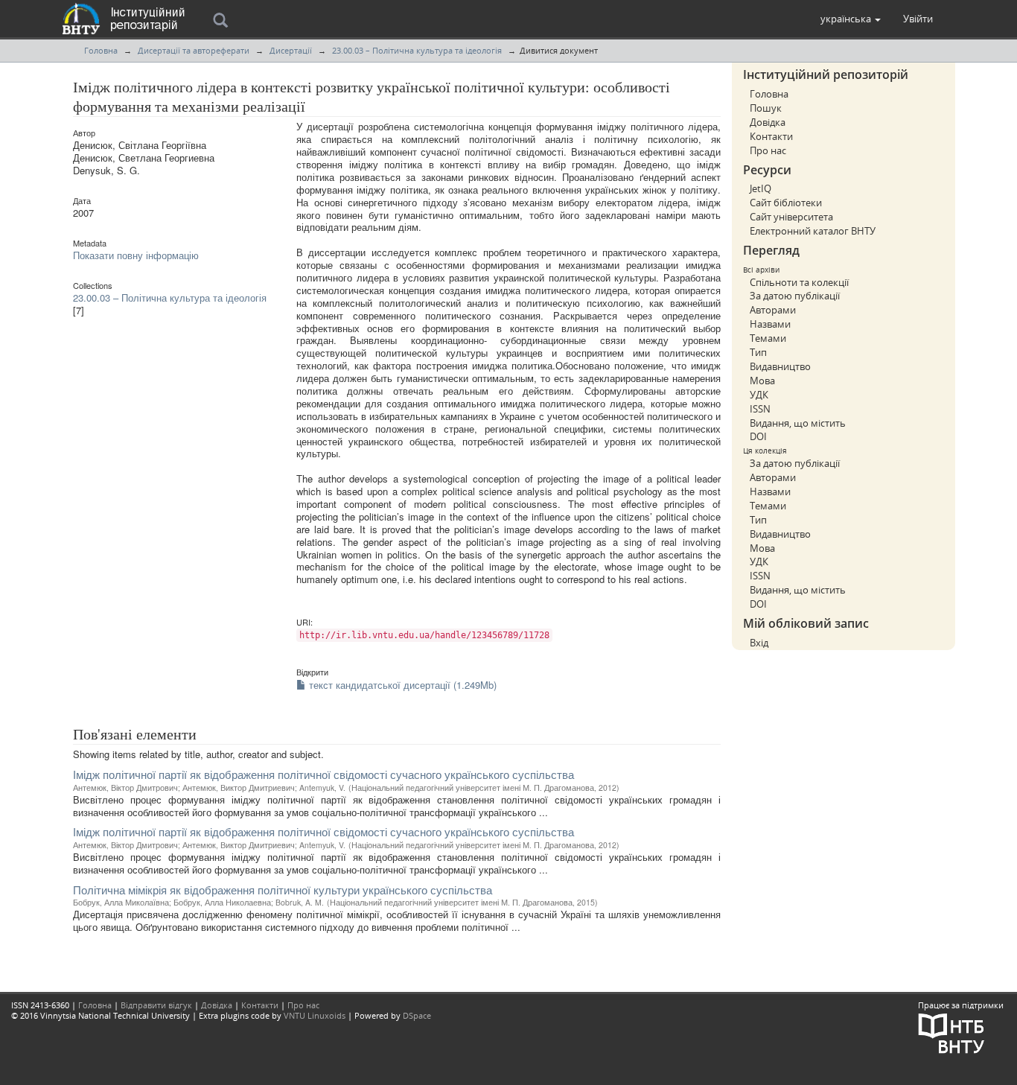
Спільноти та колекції (799, 282)
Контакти (771, 136)
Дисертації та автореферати (193, 50)
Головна (101, 50)
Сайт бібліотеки (786, 202)
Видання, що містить (798, 423)
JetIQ (760, 188)
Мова (762, 380)
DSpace (417, 1015)
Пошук (766, 108)
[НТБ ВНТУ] (951, 1032)
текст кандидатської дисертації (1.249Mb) (401, 685)
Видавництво (780, 366)
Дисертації (291, 50)
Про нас (768, 150)
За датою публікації (795, 295)
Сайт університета (791, 216)
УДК (759, 394)
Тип (758, 352)
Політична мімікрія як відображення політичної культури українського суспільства (282, 889)
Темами (768, 338)
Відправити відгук (156, 1005)
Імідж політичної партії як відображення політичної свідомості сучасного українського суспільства (323, 774)
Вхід (759, 642)
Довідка (767, 122)
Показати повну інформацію (136, 255)
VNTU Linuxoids (314, 1015)
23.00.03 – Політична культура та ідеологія (417, 50)
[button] (850, 18)
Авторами (773, 309)
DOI (758, 436)
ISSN (760, 409)
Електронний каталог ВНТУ (813, 231)
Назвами (770, 324)
